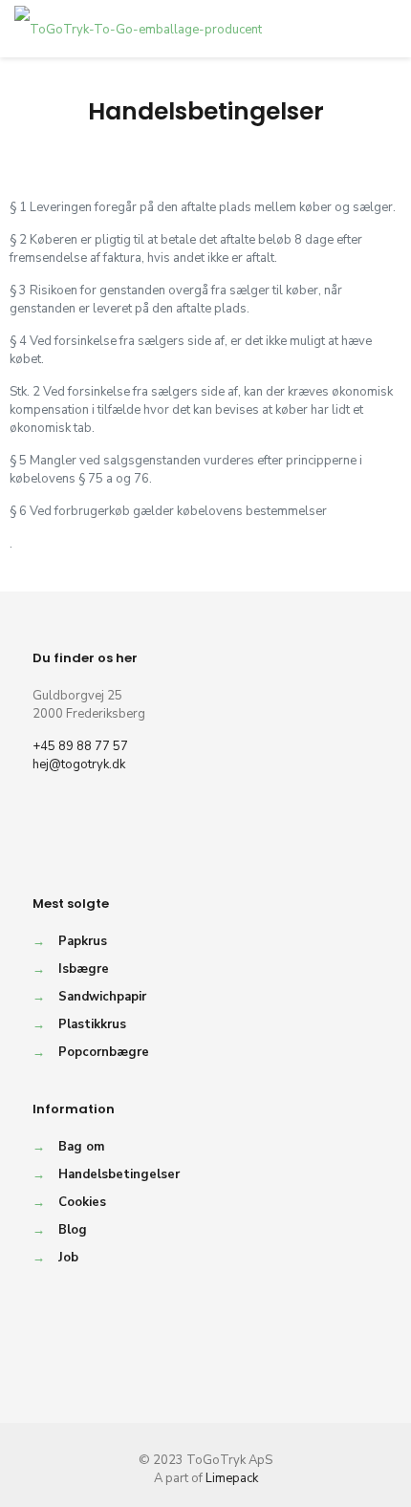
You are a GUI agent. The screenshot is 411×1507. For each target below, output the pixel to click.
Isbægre (83, 969)
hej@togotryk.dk (78, 764)
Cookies (82, 1202)
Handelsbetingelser (119, 1174)
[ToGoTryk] (138, 29)
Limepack (232, 1478)
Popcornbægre (103, 1052)
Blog (72, 1229)
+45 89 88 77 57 (80, 746)
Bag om (81, 1146)
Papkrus (82, 941)
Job (68, 1257)
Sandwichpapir (102, 996)
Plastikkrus (92, 1024)
